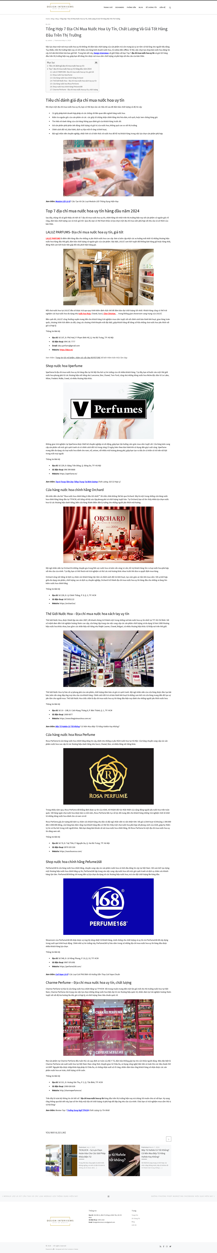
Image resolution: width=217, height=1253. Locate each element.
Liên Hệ (134, 1225)
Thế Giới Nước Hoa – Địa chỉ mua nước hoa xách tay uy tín (75, 81)
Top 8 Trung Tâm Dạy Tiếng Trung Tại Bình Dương (76, 481)
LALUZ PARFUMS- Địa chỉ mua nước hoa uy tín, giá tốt (73, 72)
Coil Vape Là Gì (61, 974)
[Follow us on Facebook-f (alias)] (163, 1246)
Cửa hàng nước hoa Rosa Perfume (66, 84)
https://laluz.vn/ (66, 349)
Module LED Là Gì (62, 201)
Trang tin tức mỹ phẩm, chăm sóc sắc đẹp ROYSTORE (77, 357)
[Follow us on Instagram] (167, 1246)
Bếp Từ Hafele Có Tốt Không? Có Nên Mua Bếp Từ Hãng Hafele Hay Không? (155, 1153)
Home (48, 19)
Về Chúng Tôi (136, 1218)
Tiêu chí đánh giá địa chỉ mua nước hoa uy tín (66, 66)
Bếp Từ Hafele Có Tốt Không (67, 726)
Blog (52, 19)
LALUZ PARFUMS (53, 238)
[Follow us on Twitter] (170, 1246)
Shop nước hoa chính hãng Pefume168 (67, 86)
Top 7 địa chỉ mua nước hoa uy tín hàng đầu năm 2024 (70, 69)
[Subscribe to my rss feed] (160, 1246)
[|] (60, 6)
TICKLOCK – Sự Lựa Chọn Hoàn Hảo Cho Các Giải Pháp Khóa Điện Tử (92, 1153)
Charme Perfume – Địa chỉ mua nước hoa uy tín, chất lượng (75, 89)
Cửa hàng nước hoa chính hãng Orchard (68, 78)
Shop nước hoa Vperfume (62, 75)
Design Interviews (101, 53)
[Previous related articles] (163, 1139)
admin (50, 40)
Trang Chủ (135, 1215)
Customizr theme (72, 1249)
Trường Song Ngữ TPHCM (78, 1110)
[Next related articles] (168, 1139)
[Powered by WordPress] (53, 1249)
